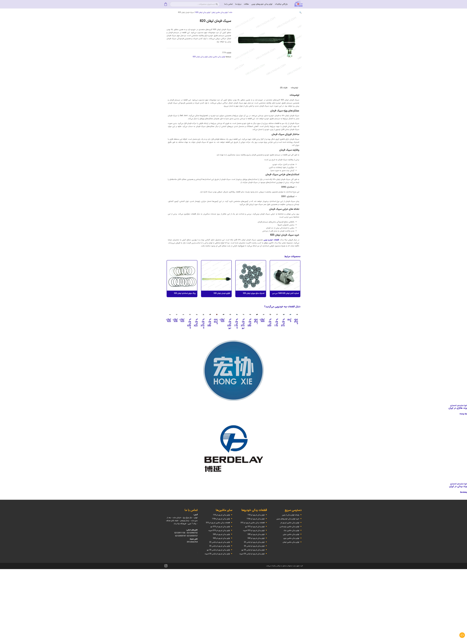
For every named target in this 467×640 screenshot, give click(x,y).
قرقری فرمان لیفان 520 (222, 293)
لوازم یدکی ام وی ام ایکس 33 (254, 546)
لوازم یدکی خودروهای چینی (261, 4)
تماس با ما (228, 4)
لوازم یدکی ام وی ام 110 (256, 515)
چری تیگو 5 (296, 321)
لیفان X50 (175, 320)
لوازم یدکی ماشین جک (291, 530)
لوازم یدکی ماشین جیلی (291, 534)
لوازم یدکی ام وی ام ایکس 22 (254, 542)
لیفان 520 (222, 320)
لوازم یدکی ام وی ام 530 (256, 534)
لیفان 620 (182, 320)
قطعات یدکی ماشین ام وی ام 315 (253, 522)
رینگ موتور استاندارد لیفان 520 (185, 293)
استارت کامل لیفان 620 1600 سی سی (285, 293)
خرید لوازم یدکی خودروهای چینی (287, 519)
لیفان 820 (168, 320)
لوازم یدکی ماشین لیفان (220, 12)
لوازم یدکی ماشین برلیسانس (289, 526)
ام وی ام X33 (269, 322)
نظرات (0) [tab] (283, 87)
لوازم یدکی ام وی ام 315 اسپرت (254, 530)
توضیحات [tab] (294, 87)
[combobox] (195, 4)
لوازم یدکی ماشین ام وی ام (290, 522)
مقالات (246, 4)
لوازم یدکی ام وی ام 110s (256, 519)
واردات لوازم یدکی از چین (290, 515)
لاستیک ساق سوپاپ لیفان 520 (253, 293)
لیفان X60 (262, 320)
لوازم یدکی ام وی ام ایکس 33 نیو (253, 550)
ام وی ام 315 (283, 322)
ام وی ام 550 (209, 322)
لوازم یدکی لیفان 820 (202, 12)
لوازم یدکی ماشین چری (291, 538)
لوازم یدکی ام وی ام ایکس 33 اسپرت (252, 554)
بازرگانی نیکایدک (281, 4)
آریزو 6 (289, 320)
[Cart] (165, 4)
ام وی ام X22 (196, 322)
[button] (300, 12)
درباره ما (238, 4)
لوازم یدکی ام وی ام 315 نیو (255, 526)
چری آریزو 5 (216, 321)
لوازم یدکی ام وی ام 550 (256, 538)
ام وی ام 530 (249, 322)
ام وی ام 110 (276, 322)
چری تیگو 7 (256, 321)
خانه (230, 12)
